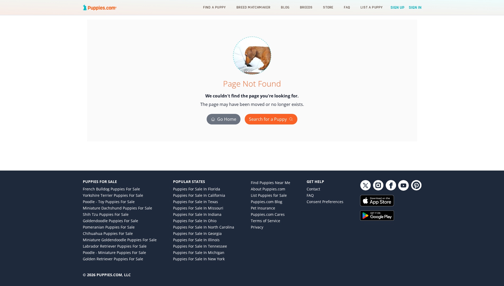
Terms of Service (265, 220)
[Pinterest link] (416, 185)
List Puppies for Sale (269, 195)
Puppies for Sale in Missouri (198, 208)
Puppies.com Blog (266, 201)
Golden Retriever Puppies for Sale (113, 258)
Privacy (257, 227)
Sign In (415, 7)
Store (328, 7)
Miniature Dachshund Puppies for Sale (117, 208)
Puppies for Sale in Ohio (194, 220)
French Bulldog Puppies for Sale (111, 188)
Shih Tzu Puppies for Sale (106, 214)
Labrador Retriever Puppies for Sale (115, 246)
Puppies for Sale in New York (199, 258)
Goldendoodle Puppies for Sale (110, 220)
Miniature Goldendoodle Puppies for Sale (120, 239)
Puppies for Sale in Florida (196, 188)
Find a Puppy (214, 7)
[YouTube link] (403, 185)
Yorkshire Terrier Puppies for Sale (113, 195)
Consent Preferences (325, 201)
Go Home (226, 119)
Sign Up (398, 7)
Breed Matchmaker (253, 7)
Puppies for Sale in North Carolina (203, 227)
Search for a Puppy (268, 119)
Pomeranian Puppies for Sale (109, 227)
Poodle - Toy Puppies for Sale (109, 201)
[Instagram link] (378, 185)
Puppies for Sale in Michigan (198, 252)
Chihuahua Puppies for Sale (108, 233)
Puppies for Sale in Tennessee (200, 246)
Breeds (306, 7)
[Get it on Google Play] (390, 216)
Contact (313, 188)
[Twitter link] (365, 185)
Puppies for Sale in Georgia (197, 233)
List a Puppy (372, 7)
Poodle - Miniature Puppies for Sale (114, 252)
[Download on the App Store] (390, 200)
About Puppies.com (268, 188)
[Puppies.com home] (100, 7)
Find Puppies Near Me (270, 182)
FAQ (347, 7)
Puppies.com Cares (268, 214)
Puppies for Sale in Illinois (196, 239)
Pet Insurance (263, 208)
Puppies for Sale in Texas (195, 201)
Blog (285, 7)
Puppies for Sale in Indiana (197, 214)
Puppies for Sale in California (199, 195)
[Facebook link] (390, 185)
